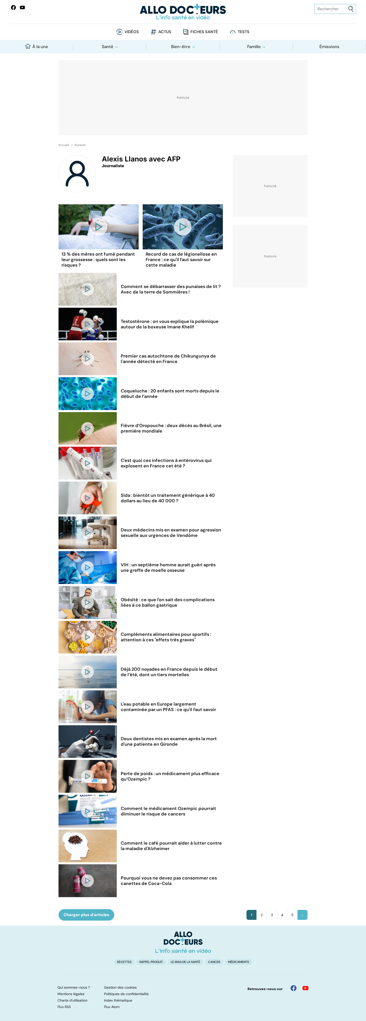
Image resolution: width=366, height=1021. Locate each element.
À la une (40, 46)
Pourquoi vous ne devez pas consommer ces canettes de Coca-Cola (169, 880)
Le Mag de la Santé (185, 962)
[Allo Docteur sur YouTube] (305, 988)
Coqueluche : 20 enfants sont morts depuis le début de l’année (170, 393)
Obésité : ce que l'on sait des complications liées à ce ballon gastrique (168, 602)
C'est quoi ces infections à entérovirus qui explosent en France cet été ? (166, 463)
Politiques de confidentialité (126, 994)
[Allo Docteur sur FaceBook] (13, 7)
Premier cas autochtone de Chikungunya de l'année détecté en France (168, 359)
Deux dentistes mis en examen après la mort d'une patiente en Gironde (169, 741)
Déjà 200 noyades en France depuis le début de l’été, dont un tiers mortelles (169, 672)
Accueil (64, 145)
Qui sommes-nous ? (74, 987)
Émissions (329, 46)
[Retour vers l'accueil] (183, 12)
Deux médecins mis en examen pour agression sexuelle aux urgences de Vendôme (171, 532)
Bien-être (180, 46)
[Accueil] (183, 942)
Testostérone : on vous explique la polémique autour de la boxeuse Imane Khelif (170, 324)
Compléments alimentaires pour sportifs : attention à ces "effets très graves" (166, 637)
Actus (164, 31)
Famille (254, 46)
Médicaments (238, 962)
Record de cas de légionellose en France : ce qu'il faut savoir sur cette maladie (181, 259)
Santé (107, 46)
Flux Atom (112, 1007)
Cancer (214, 962)
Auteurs (80, 145)
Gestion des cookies (120, 987)
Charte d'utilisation (72, 1000)
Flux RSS (64, 1007)
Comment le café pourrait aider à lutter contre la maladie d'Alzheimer (171, 846)
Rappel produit (151, 962)
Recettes (124, 962)
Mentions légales (71, 994)
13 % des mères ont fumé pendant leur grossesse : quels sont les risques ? (98, 259)
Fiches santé (204, 31)
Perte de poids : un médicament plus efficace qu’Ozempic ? (170, 776)
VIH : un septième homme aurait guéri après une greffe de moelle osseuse (168, 567)
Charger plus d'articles (86, 914)
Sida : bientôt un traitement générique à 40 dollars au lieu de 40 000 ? (168, 498)
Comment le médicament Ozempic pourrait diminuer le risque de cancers (168, 811)
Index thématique (118, 1000)
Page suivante (302, 915)
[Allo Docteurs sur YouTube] (22, 7)
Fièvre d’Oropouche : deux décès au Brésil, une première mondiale (171, 428)
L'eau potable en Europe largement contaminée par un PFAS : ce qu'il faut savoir (168, 707)
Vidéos (131, 31)
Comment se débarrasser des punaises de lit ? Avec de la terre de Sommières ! (171, 289)
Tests (243, 31)
